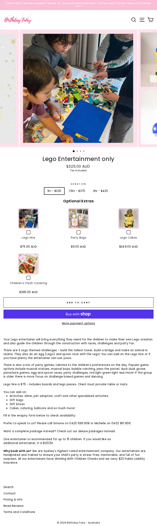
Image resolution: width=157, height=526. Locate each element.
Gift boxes (17, 404)
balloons (40, 408)
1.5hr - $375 (77, 191)
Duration (78, 184)
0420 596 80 (78, 423)
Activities (16, 396)
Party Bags (78, 238)
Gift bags (16, 400)
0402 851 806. (121, 423)
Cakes (14, 408)
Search (8, 487)
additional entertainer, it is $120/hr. (28, 443)
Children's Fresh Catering (28, 283)
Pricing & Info (13, 500)
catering (26, 408)
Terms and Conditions (19, 512)
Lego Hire (28, 238)
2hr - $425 (100, 191)
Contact (9, 493)
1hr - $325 (54, 191)
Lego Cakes (128, 238)
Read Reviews (13, 506)
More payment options (78, 323)
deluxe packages (90, 431)
